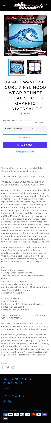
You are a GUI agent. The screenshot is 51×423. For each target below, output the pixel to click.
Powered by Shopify (33, 410)
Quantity (39, 123)
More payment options (25, 151)
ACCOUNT (38, 7)
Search (6, 388)
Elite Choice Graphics (17, 410)
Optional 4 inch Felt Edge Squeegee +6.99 (17, 122)
